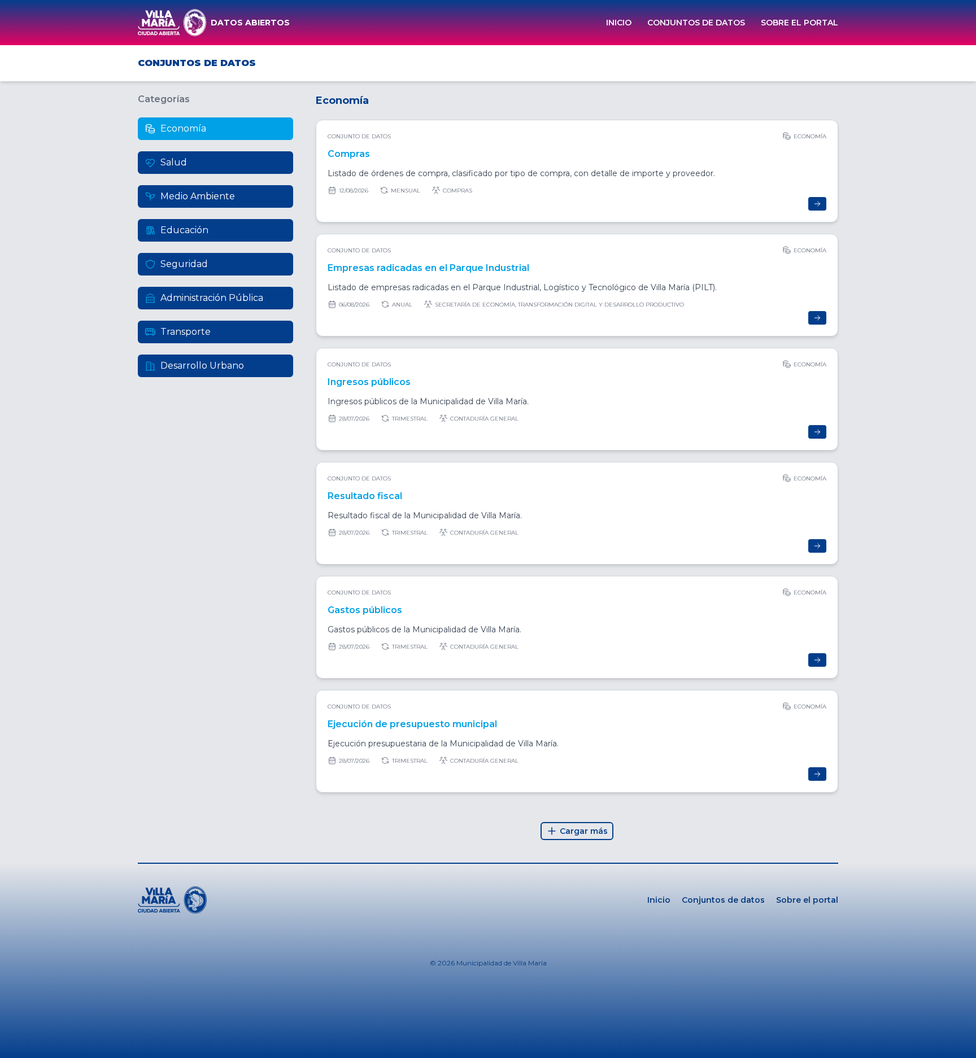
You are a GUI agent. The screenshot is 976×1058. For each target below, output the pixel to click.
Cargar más (584, 831)
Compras (349, 153)
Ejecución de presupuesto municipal (412, 724)
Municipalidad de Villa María (501, 963)
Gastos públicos (365, 610)
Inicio (618, 23)
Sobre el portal (799, 23)
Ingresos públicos (369, 382)
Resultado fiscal (365, 496)
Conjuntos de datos (696, 23)
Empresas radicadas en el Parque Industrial (428, 268)
